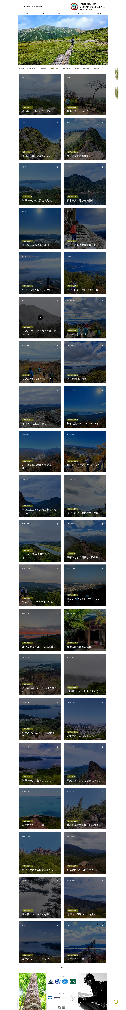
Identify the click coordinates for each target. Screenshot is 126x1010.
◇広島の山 (86, 68)
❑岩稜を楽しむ (42, 68)
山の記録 (21, 68)
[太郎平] (56, 62)
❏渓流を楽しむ (31, 68)
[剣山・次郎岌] (61, 62)
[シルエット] (72, 62)
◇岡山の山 (77, 68)
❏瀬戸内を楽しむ (54, 68)
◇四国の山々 (95, 68)
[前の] (20, 40)
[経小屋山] (69, 62)
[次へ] (105, 40)
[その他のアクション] (58, 78)
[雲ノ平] (51, 62)
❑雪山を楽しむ (66, 68)
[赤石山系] (64, 62)
